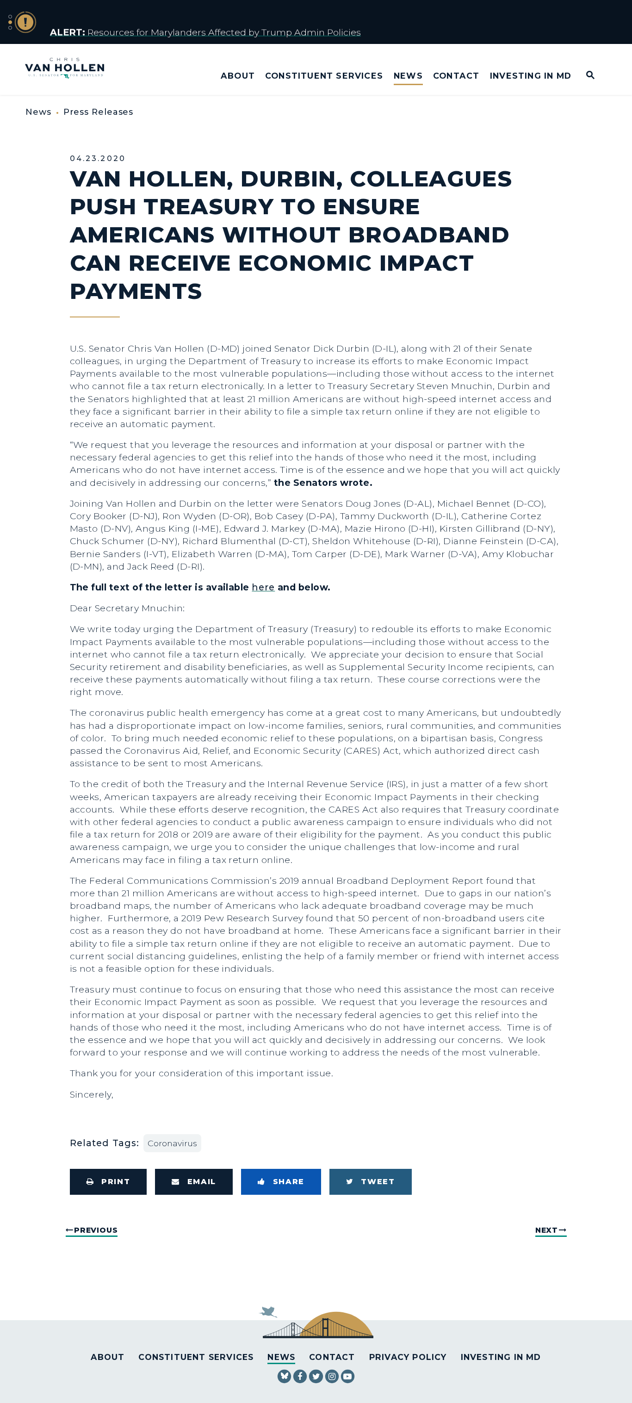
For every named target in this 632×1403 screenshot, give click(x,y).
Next (546, 1230)
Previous (96, 1230)
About (238, 76)
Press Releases (98, 112)
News (408, 76)
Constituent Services (324, 76)
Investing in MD (530, 76)
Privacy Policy (408, 1357)
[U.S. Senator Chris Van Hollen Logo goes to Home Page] (71, 69)
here (263, 587)
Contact (456, 76)
